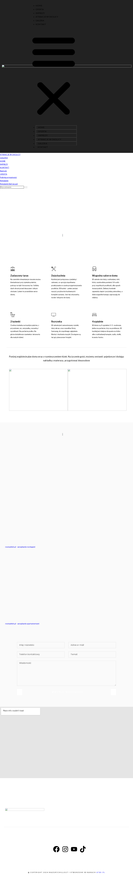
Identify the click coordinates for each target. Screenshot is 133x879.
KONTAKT (41, 24)
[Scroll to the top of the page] (0, 877)
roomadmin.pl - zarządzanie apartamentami (22, 623)
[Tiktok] (83, 849)
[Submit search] (26, 187)
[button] (53, 75)
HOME (39, 5)
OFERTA (40, 9)
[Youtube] (74, 849)
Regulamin (4, 180)
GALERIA (40, 20)
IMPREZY (40, 13)
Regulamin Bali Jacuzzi (9, 184)
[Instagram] (65, 849)
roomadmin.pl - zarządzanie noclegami (20, 547)
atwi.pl (101, 872)
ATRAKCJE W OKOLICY (47, 16)
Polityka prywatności (8, 177)
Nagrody (3, 171)
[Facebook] (56, 849)
